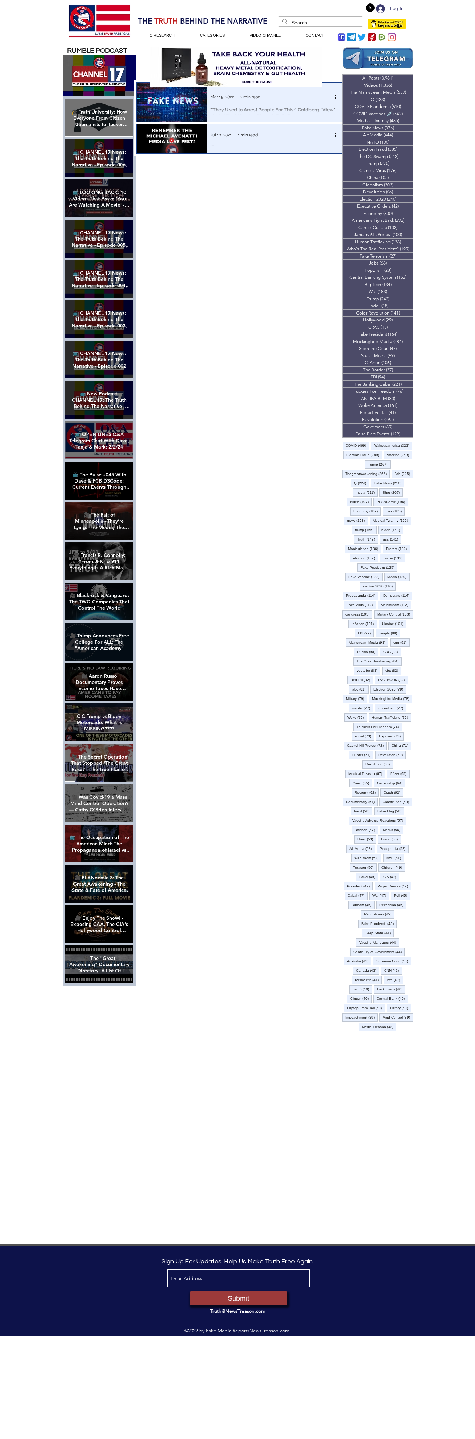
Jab (404, 473)
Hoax (366, 839)
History (400, 1008)
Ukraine (394, 623)
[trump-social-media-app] (341, 37)
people (389, 633)
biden (392, 530)
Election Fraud (364, 455)
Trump (379, 464)
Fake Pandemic (379, 923)
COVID (357, 445)
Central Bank (392, 998)
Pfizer (400, 773)
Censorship (391, 783)
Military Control (395, 614)
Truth (367, 539)
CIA (391, 877)
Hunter (362, 755)
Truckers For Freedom (379, 727)
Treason (365, 867)
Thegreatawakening (367, 473)
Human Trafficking (391, 717)
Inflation (364, 623)
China (401, 745)
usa (392, 539)
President (360, 886)
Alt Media (362, 848)
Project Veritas (394, 886)
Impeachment (361, 1017)
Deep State (379, 933)
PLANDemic (392, 502)
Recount (367, 792)
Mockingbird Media (392, 698)
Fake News (389, 483)
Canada (367, 970)
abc (360, 689)
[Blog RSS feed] (370, 8)
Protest (398, 548)
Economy (367, 511)
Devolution (392, 755)
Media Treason (379, 1026)
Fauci (368, 877)
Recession (392, 905)
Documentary (362, 802)
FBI (366, 633)
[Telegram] (351, 37)
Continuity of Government (379, 951)
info (395, 980)
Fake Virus (361, 605)
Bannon (366, 830)
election (365, 558)
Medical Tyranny (392, 520)
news (357, 520)
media (367, 492)
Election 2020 (389, 689)
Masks (393, 830)
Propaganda (362, 595)
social (364, 736)
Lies (395, 511)
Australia (359, 961)
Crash (393, 792)
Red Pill (362, 680)
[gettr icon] (372, 37)
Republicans (379, 914)
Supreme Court (393, 961)
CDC (392, 652)
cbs (393, 670)
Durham (363, 905)
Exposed (391, 736)
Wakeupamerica (393, 445)
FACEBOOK (393, 680)
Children (393, 867)
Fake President (379, 567)
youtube (368, 670)
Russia (367, 652)
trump (366, 530)
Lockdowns (391, 989)
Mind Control (398, 1017)
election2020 (379, 586)
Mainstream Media (368, 642)
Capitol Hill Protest (367, 745)
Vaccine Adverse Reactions (379, 820)
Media (398, 577)
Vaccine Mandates (379, 942)
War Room (367, 858)
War (380, 895)
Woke (357, 717)
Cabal (358, 895)
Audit (363, 811)
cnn (401, 642)
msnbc (362, 708)
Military (356, 698)
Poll (402, 895)
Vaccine (399, 455)
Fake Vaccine (365, 577)
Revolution (379, 764)
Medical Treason (366, 773)
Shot (393, 492)
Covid (362, 783)
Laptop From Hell (366, 1008)
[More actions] (337, 97)
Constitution (397, 802)
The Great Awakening (379, 661)
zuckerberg (392, 708)
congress (358, 614)
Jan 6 (362, 989)
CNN (393, 970)
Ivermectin (368, 980)
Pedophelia (394, 848)
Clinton (361, 998)
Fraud (391, 839)
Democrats (397, 595)
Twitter (394, 558)
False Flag (390, 811)
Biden (361, 502)
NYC (395, 858)
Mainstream (396, 605)
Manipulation (364, 548)
